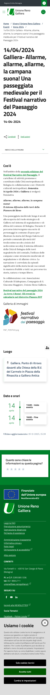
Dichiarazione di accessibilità (17, 549)
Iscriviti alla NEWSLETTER (16, 605)
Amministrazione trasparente (17, 539)
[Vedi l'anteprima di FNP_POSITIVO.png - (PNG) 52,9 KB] (23, 317)
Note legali (9, 546)
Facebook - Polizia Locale (15, 616)
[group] (25, 319)
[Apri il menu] (4, 12)
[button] (43, 11)
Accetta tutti (25, 671)
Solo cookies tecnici (25, 662)
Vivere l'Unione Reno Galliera (26, 23)
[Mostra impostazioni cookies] (47, 347)
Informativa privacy (13, 543)
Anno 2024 (18, 27)
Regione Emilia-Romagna (13, 3)
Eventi (6, 27)
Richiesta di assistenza (14, 533)
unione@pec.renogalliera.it (16, 584)
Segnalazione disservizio (15, 529)
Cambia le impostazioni (25, 680)
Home (6, 23)
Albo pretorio (10, 555)
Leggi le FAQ (9, 523)
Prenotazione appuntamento (17, 526)
